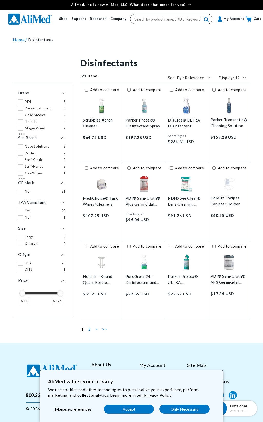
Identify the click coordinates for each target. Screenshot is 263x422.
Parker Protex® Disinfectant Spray (143, 123)
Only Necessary (185, 409)
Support (79, 19)
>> (104, 329)
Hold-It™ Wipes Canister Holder (225, 201)
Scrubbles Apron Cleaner (98, 123)
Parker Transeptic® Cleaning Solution (229, 122)
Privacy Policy (157, 395)
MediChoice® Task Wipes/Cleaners (100, 201)
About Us (101, 364)
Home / (20, 39)
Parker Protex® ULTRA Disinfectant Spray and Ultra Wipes (185, 279)
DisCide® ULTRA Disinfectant (184, 123)
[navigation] (43, 201)
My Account (152, 365)
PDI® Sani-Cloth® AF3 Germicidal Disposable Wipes (228, 279)
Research (98, 19)
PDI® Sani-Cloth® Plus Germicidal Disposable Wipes (143, 201)
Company (118, 19)
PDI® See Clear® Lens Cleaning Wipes (184, 201)
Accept (129, 409)
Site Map (196, 365)
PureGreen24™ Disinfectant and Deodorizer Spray (142, 279)
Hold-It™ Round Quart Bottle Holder (97, 279)
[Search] (206, 19)
